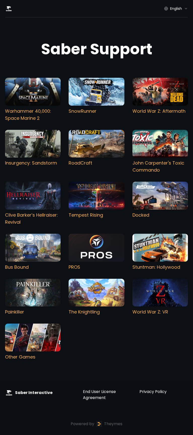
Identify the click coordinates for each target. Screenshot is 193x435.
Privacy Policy (153, 391)
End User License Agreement (99, 395)
